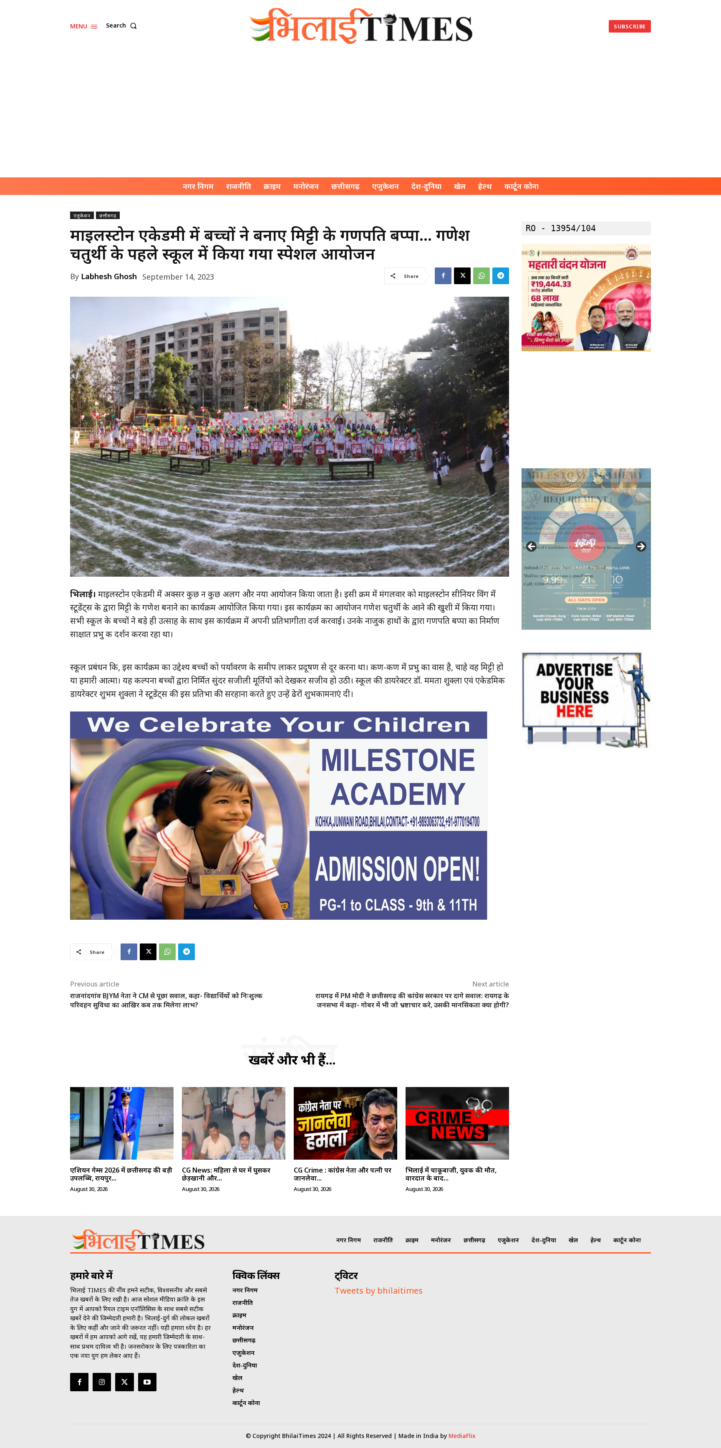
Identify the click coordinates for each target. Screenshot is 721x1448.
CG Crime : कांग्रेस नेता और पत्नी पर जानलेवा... (342, 1174)
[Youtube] (147, 1382)
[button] (123, 25)
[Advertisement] (360, 114)
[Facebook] (443, 275)
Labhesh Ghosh (109, 276)
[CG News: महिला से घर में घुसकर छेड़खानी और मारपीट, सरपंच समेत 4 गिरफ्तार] (233, 1123)
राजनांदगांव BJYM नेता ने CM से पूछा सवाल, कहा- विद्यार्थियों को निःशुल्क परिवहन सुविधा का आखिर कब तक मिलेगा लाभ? (166, 1000)
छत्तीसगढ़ (107, 215)
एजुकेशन (82, 215)
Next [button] (640, 547)
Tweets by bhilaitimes (379, 1290)
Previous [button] (532, 547)
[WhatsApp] (481, 275)
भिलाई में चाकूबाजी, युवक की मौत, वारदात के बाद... (451, 1174)
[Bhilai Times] (361, 26)
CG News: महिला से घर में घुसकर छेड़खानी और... (226, 1174)
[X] (462, 275)
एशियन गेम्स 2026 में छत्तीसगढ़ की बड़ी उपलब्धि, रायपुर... (121, 1174)
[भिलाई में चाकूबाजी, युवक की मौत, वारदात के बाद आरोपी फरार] (457, 1123)
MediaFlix (462, 1436)
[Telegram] (500, 275)
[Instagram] (102, 1382)
